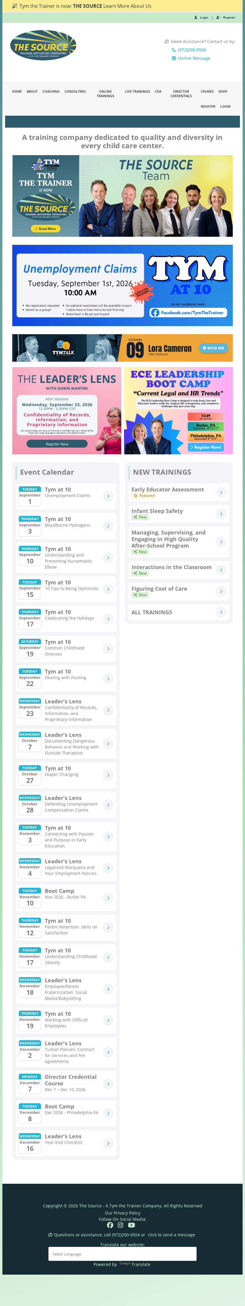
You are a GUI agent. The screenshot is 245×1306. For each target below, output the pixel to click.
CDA (158, 91)
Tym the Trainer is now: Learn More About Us (85, 6)
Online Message (194, 58)
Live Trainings (137, 91)
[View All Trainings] (221, 612)
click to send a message (171, 1235)
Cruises (207, 91)
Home (17, 91)
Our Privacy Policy (122, 1213)
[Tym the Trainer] (43, 45)
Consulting (75, 91)
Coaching (51, 91)
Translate (140, 1264)
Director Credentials (181, 93)
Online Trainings (105, 93)
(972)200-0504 (192, 50)
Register (229, 17)
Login (204, 17)
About (32, 91)
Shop (222, 91)
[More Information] (108, 496)
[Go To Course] (221, 492)
